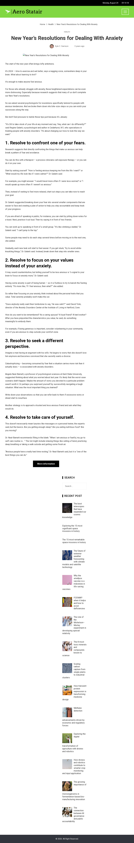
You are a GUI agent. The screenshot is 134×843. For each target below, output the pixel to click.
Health (67, 32)
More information (46, 464)
